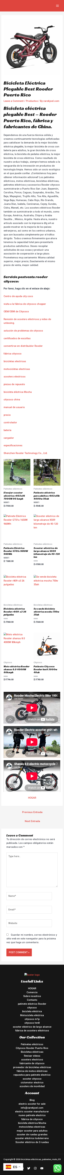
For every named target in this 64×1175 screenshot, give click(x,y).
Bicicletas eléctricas (32, 1051)
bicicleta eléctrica (32, 1011)
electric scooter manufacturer (32, 1111)
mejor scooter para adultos (32, 1130)
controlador (10, 422)
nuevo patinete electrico (32, 1115)
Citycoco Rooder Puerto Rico (32, 1048)
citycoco (32, 1007)
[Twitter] (28, 1168)
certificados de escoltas (17, 338)
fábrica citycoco (12, 353)
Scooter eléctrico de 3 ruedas (32, 1142)
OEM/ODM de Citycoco (16, 311)
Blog (32, 1100)
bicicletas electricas (15, 361)
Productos (32, 101)
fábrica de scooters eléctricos (32, 1030)
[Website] (29, 923)
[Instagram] (35, 1168)
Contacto (32, 999)
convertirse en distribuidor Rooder (23, 345)
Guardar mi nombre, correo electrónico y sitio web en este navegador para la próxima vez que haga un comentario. (31, 938)
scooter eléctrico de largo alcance (32, 1026)
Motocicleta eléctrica (32, 1015)
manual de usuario (14, 407)
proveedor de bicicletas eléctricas (32, 1067)
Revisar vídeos (32, 1055)
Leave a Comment (14, 101)
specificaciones (13, 445)
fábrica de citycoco (32, 1119)
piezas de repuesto (14, 384)
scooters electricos (14, 376)
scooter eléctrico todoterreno (32, 1138)
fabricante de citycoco (32, 1063)
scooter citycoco (32, 1078)
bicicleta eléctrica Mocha (18, 392)
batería (7, 430)
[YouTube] (41, 1168)
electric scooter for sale (32, 1103)
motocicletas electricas (17, 369)
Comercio (32, 992)
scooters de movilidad (32, 1086)
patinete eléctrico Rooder (32, 1003)
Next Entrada (32, 821)
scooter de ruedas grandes (32, 1134)
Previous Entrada (32, 812)
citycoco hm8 (32, 1022)
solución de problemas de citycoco (23, 330)
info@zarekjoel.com (32, 1107)
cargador (9, 437)
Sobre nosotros (32, 996)
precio (7, 414)
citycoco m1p (32, 1019)
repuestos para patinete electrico (32, 1074)
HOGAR (32, 797)
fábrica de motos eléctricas (32, 1071)
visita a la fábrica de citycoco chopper (25, 303)
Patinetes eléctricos (32, 1044)
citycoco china (12, 399)
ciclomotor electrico (32, 1082)
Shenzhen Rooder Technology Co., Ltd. (26, 453)
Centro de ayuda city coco (18, 296)
